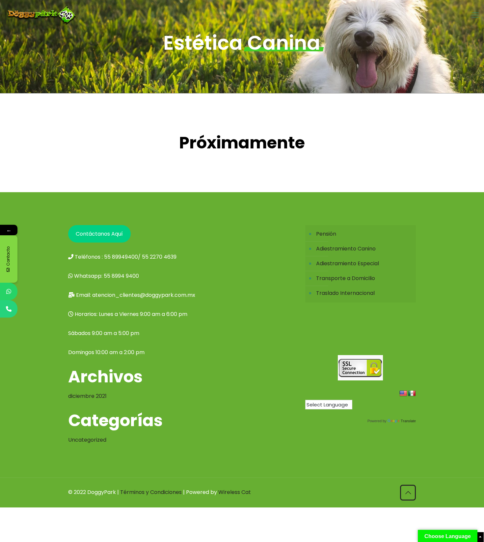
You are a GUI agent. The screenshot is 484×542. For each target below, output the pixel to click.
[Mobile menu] (475, 15)
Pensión (326, 234)
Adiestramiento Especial (347, 263)
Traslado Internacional (345, 293)
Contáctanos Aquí (99, 234)
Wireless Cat (234, 492)
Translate (408, 421)
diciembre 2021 (87, 396)
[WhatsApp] (8, 291)
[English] (403, 393)
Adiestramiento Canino (346, 248)
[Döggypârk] (42, 15)
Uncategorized (87, 440)
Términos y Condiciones (151, 492)
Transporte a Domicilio (345, 278)
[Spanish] (412, 393)
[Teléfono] (8, 309)
